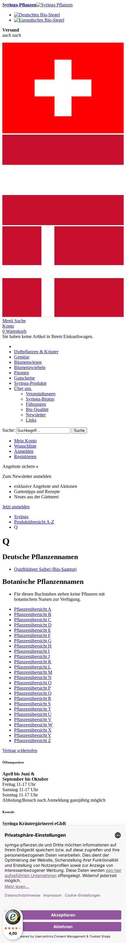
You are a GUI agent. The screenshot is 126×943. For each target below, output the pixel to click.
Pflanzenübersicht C (32, 619)
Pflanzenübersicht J (32, 656)
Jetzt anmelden (16, 506)
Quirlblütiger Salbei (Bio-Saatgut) (45, 569)
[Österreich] (63, 223)
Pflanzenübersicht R (32, 698)
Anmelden (23, 451)
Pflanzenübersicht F (32, 635)
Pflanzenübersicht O (33, 682)
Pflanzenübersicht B (32, 614)
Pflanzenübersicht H (33, 645)
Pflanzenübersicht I (32, 651)
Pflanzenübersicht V (33, 719)
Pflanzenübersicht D (33, 624)
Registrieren (25, 456)
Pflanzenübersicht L (32, 666)
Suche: (8, 430)
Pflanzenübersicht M (33, 672)
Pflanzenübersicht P (32, 687)
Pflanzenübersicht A (32, 609)
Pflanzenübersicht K (33, 661)
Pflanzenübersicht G (33, 640)
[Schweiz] (63, 131)
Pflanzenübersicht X (33, 730)
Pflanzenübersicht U (33, 714)
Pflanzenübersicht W (33, 724)
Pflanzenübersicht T (32, 709)
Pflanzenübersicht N (33, 677)
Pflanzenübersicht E (32, 630)
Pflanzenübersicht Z (32, 740)
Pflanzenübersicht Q (33, 693)
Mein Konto (25, 440)
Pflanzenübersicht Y (32, 735)
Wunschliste (25, 445)
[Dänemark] (63, 315)
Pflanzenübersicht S (32, 703)
